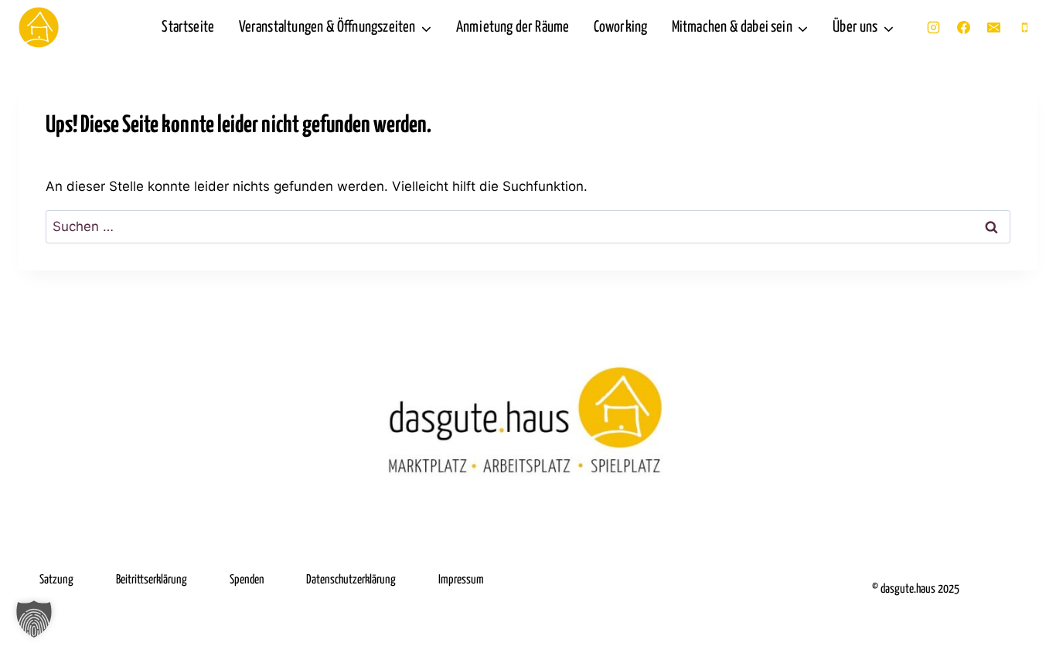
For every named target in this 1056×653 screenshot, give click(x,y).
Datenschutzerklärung (351, 580)
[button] (34, 619)
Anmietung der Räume (513, 27)
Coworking (621, 27)
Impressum (461, 580)
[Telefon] (1024, 28)
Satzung (56, 580)
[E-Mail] (994, 28)
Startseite (188, 27)
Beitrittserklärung (151, 580)
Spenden (247, 580)
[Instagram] (934, 28)
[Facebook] (964, 28)
